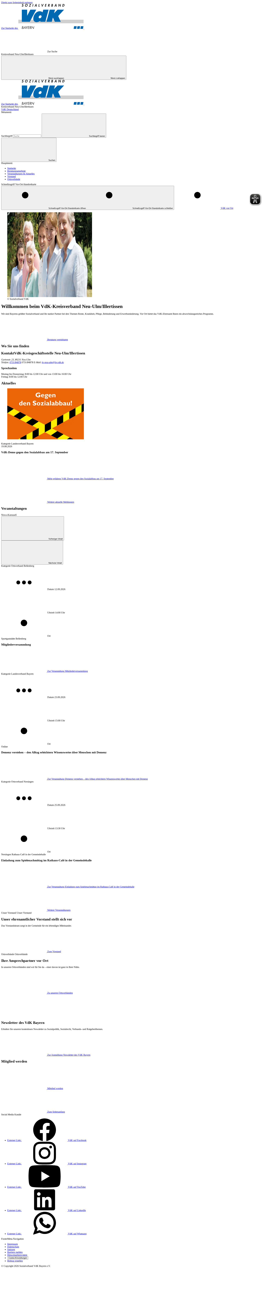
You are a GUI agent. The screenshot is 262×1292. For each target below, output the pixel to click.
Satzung (11, 1249)
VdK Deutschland (10, 109)
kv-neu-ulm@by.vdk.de (53, 362)
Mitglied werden (55, 1088)
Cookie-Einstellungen (17, 1258)
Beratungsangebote (16, 171)
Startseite (11, 168)
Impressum (12, 1244)
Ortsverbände (13, 179)
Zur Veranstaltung (67, 671)
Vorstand (11, 176)
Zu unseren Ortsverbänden (60, 993)
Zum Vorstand (54, 951)
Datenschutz (13, 1246)
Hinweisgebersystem (17, 1255)
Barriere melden (15, 1252)
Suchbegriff (7, 136)
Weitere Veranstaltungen (59, 910)
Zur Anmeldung (68, 1055)
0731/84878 (15, 362)
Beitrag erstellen (15, 1261)
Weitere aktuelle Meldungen (60, 502)
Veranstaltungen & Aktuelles (21, 173)
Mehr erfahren (80, 478)
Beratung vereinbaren (57, 339)
